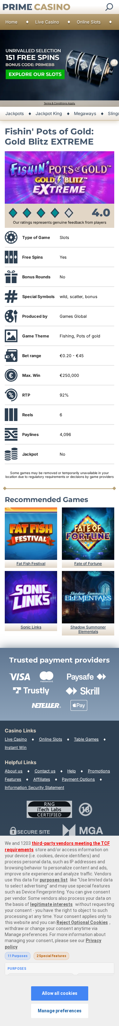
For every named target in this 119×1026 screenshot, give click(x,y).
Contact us (45, 771)
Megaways (85, 113)
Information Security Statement (34, 787)
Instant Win (16, 747)
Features (13, 779)
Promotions (99, 771)
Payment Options (78, 779)
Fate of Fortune (88, 563)
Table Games (86, 739)
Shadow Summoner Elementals (88, 629)
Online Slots (89, 21)
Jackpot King (49, 113)
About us (14, 771)
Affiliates (41, 779)
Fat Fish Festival (31, 563)
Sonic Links (31, 627)
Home (11, 21)
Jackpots (14, 113)
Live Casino (47, 21)
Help (71, 771)
